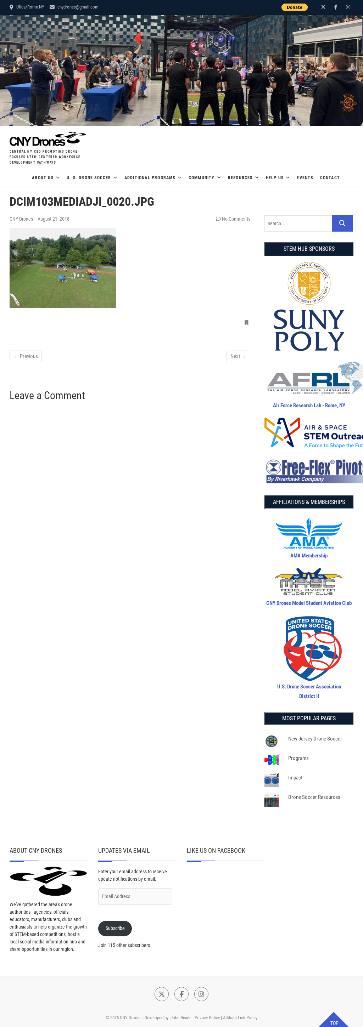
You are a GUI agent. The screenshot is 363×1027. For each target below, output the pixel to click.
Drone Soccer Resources (314, 797)
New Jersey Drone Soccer (315, 739)
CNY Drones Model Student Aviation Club (309, 603)
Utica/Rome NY (29, 7)
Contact (330, 177)
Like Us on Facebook (216, 850)
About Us (43, 177)
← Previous (25, 356)
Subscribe (115, 928)
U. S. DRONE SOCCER (89, 177)
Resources (240, 177)
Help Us (275, 177)
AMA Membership (309, 555)
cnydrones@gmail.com (77, 7)
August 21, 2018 (53, 219)
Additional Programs (149, 177)
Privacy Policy (207, 1017)
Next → (238, 356)
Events (305, 177)
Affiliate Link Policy (240, 1017)
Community (202, 177)
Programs (298, 758)
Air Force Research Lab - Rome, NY (309, 405)
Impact (295, 777)
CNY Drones (22, 219)
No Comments (236, 219)
